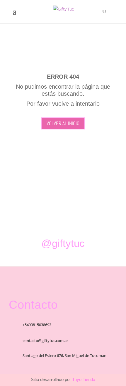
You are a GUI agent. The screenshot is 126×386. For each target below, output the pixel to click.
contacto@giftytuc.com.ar (45, 340)
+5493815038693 (37, 324)
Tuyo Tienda (83, 379)
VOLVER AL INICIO (63, 123)
